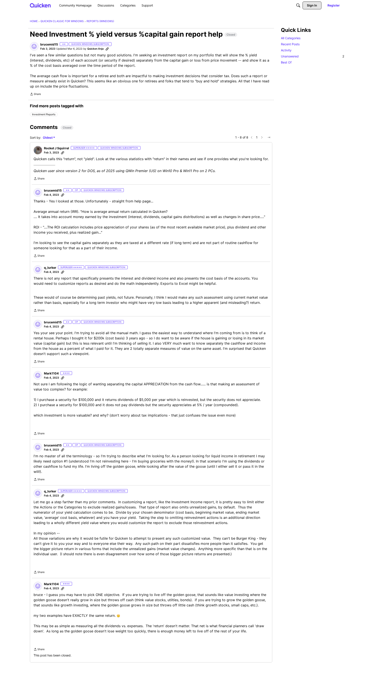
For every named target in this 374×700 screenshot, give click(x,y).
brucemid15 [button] (49, 44)
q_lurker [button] (50, 267)
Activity (286, 50)
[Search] (298, 5)
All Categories (290, 38)
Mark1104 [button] (51, 373)
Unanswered (312, 56)
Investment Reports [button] (43, 114)
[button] (34, 46)
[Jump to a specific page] (268, 137)
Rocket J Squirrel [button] (56, 148)
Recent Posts (290, 44)
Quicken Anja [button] (95, 48)
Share (35, 94)
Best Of (286, 62)
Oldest (48, 138)
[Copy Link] (107, 49)
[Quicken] (40, 5)
